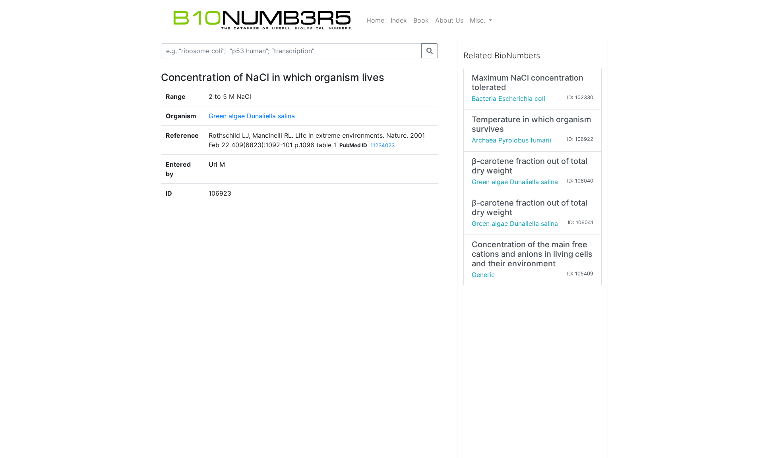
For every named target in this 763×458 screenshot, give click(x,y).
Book (421, 20)
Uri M (217, 164)
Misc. (478, 20)
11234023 (382, 145)
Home (375, 20)
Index (399, 20)
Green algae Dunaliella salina (252, 116)
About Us (449, 20)
